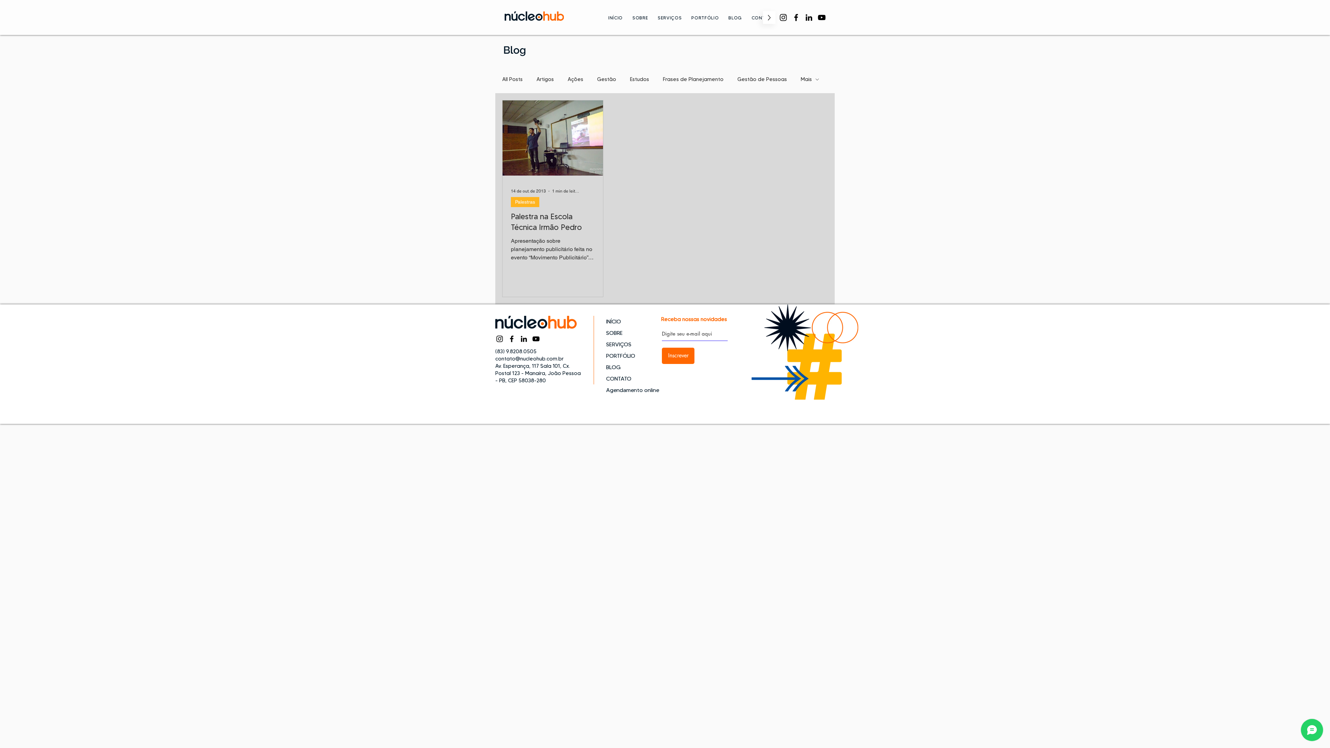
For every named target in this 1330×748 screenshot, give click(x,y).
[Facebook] (796, 17)
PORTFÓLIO (620, 356)
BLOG (613, 367)
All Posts (512, 79)
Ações (575, 79)
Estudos (639, 79)
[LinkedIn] (809, 17)
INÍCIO (613, 321)
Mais (806, 79)
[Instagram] (783, 17)
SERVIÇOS (618, 344)
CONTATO (618, 378)
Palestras (525, 202)
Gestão (606, 79)
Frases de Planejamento (693, 79)
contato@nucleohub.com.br (529, 359)
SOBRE (614, 333)
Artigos (545, 79)
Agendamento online (630, 390)
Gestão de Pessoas (762, 79)
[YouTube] (821, 17)
